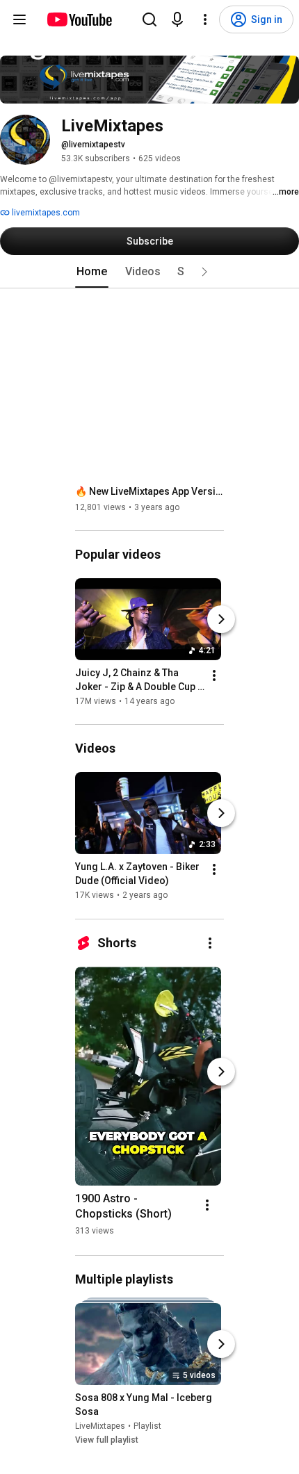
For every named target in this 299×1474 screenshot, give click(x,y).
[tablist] (149, 271)
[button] (204, 271)
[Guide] (19, 19)
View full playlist (106, 1440)
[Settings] (205, 19)
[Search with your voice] (177, 19)
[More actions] (214, 675)
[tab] (91, 271)
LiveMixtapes (100, 1426)
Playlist (147, 1426)
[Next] (221, 619)
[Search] (149, 19)
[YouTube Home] (79, 19)
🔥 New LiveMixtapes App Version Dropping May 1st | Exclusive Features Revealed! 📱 (150, 491)
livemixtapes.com (45, 213)
